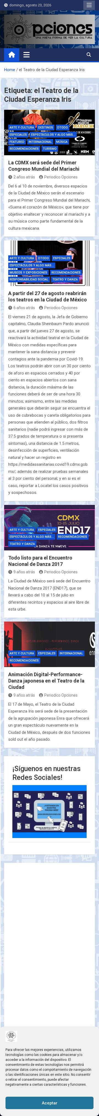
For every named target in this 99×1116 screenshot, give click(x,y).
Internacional (40, 142)
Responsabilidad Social (29, 279)
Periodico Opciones (61, 177)
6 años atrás (24, 308)
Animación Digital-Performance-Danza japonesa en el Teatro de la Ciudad (46, 680)
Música (62, 142)
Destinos (45, 127)
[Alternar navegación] (26, 54)
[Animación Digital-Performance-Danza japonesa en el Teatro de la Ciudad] (49, 644)
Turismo (50, 149)
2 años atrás (24, 177)
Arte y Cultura (22, 127)
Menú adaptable (89, 5)
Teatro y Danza (65, 279)
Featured (17, 142)
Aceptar (49, 1103)
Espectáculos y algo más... (53, 135)
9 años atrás (24, 572)
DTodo (62, 127)
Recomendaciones (24, 149)
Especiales (18, 135)
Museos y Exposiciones (28, 272)
